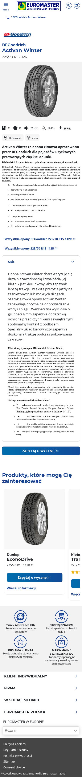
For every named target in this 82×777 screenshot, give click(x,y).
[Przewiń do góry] (71, 768)
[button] (8, 17)
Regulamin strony (15, 750)
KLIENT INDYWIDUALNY (25, 676)
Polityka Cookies (14, 744)
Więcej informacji (21, 588)
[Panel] (77, 6)
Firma (10, 688)
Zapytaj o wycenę (38, 451)
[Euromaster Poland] (38, 6)
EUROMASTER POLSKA (24, 712)
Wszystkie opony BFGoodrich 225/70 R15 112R (38, 239)
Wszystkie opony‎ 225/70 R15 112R (29, 248)
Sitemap (9, 761)
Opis (11, 262)
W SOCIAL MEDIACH (22, 700)
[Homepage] (3, 17)
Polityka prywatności (17, 756)
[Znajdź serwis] (69, 6)
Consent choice (14, 767)
